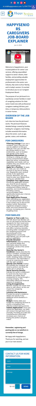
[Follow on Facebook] (11, 2)
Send (26, 386)
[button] (33, 7)
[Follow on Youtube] (24, 2)
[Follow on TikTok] (21, 2)
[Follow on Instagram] (14, 2)
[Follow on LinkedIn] (18, 2)
